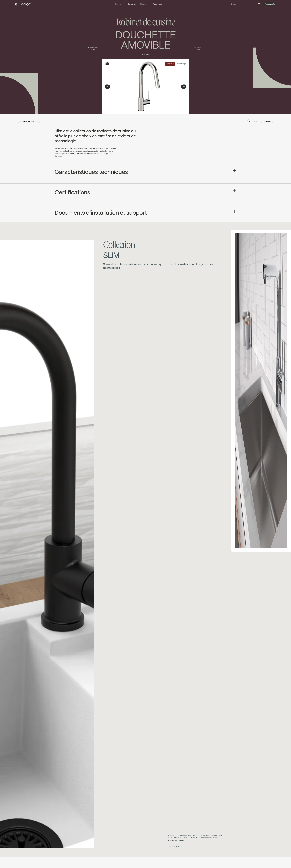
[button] (259, 4)
